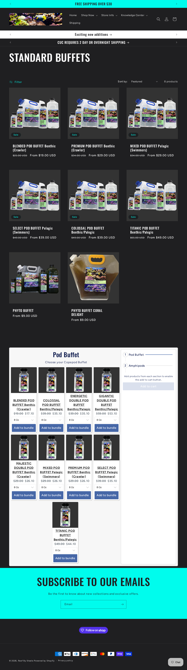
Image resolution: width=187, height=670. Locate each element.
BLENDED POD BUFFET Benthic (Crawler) (34, 148)
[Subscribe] (122, 604)
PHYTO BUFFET (23, 310)
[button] (89, 15)
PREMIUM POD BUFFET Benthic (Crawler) (93, 148)
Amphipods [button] (137, 365)
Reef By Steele (25, 661)
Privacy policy (65, 660)
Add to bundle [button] (24, 428)
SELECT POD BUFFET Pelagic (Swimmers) (33, 230)
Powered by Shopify (44, 661)
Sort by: (122, 81)
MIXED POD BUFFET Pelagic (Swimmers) (149, 148)
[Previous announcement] (10, 3)
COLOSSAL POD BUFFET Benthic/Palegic (87, 230)
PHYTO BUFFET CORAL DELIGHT (87, 312)
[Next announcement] (177, 3)
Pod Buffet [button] (136, 354)
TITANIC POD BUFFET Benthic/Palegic (144, 230)
